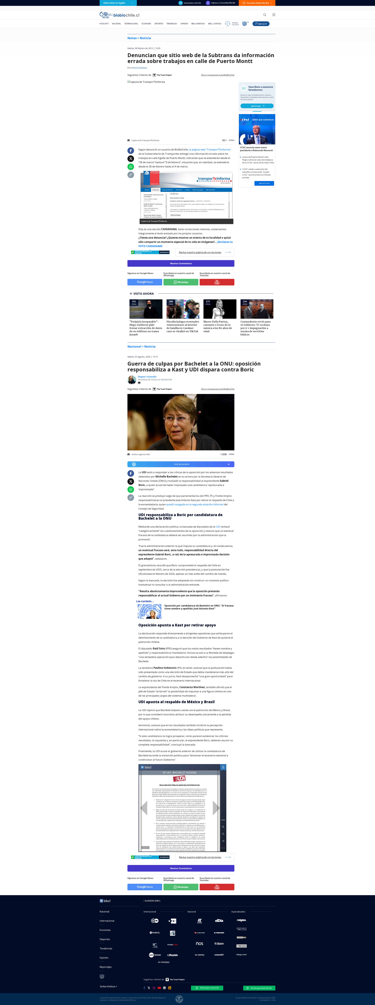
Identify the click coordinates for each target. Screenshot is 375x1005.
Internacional (131, 23)
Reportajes (106, 967)
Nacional (116, 23)
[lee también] (150, 611)
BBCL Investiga (198, 23)
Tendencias (172, 23)
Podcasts (104, 23)
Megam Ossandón (147, 376)
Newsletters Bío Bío (192, 3)
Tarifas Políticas (107, 986)
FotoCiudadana (139, 68)
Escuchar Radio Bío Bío (258, 3)
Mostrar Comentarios (181, 263)
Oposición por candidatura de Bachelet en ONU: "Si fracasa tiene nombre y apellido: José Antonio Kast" (198, 607)
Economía (146, 23)
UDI (218, 526)
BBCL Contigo (214, 23)
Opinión (184, 23)
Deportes (159, 23)
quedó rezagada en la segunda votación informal (195, 504)
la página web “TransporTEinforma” (210, 149)
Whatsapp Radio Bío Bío (261, 988)
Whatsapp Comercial (209, 987)
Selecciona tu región (114, 2)
